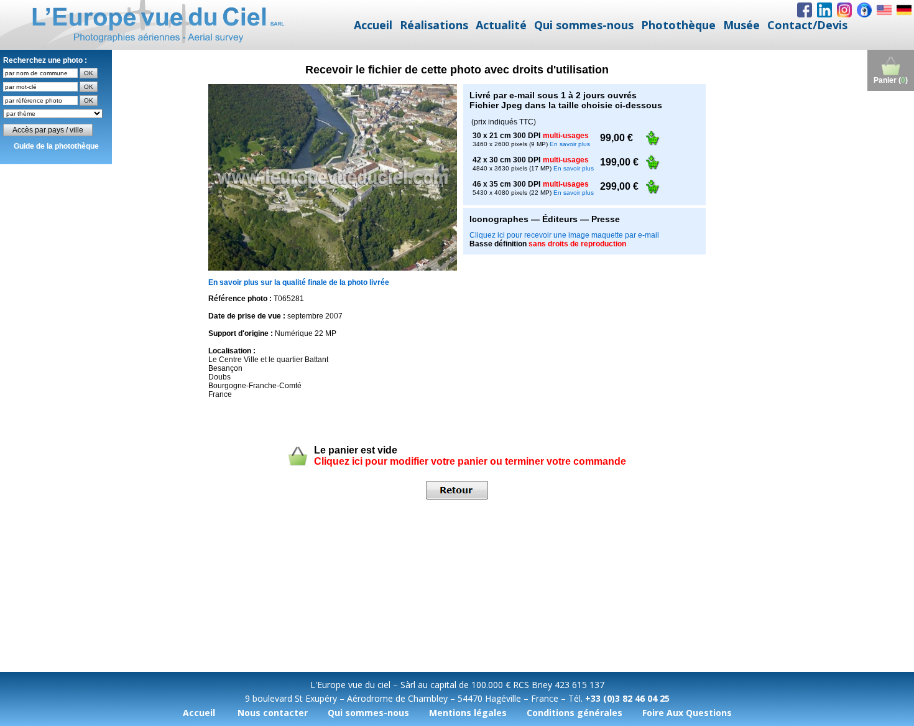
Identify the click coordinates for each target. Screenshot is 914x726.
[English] (884, 9)
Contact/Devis (807, 24)
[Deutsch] (904, 9)
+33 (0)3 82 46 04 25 (627, 698)
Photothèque (678, 24)
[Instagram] (844, 9)
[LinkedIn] (824, 9)
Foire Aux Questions (687, 713)
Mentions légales (468, 713)
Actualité (501, 24)
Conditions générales (574, 713)
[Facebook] (804, 9)
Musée (741, 24)
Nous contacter (273, 713)
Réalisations (434, 24)
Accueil (373, 24)
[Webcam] (864, 9)
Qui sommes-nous (584, 24)
